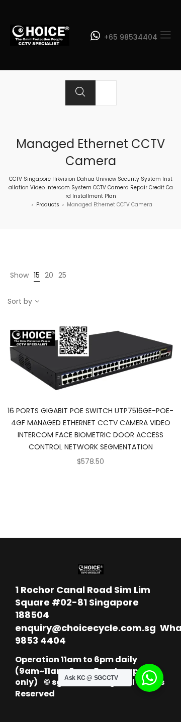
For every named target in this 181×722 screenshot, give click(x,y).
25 (62, 275)
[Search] (80, 92)
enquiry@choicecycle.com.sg (85, 628)
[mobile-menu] (165, 35)
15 (37, 275)
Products (47, 204)
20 (49, 275)
